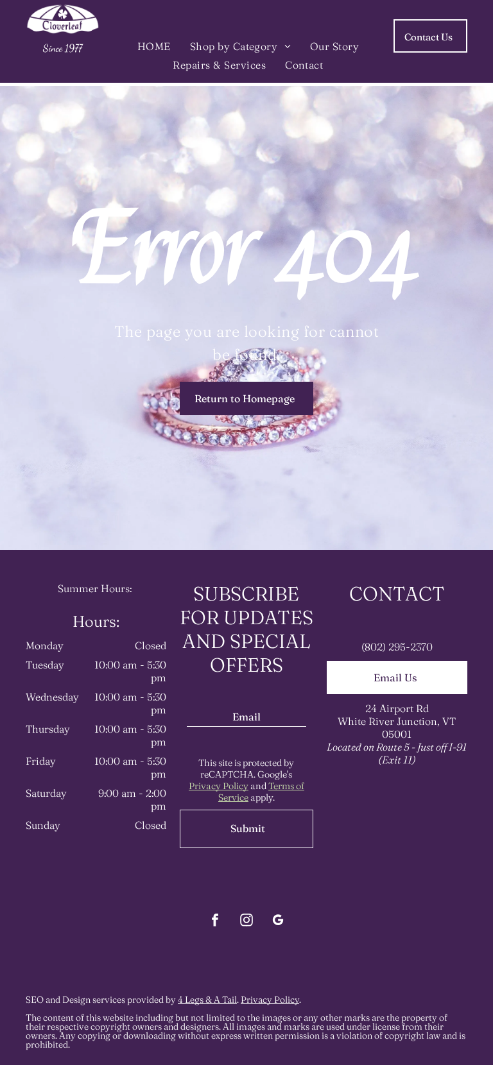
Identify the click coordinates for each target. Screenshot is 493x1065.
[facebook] (215, 921)
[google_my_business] (278, 921)
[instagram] (246, 921)
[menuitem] (154, 46)
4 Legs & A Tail (207, 999)
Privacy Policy (218, 786)
